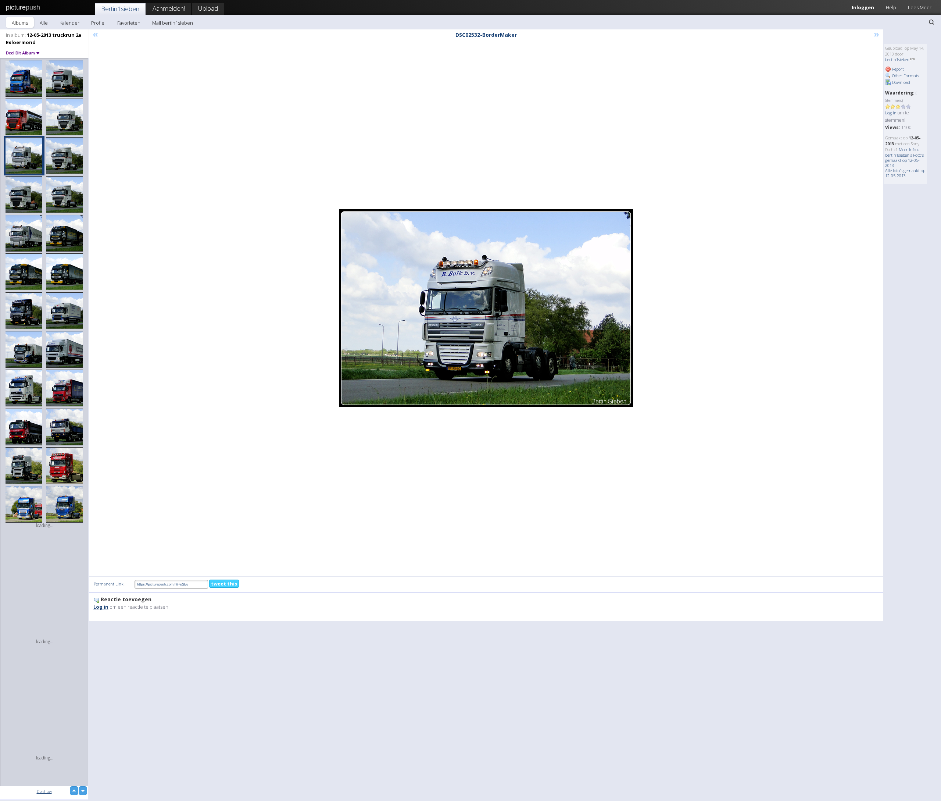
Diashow (44, 791)
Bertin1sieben (120, 8)
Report (897, 69)
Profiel (98, 22)
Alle (44, 22)
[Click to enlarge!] (486, 308)
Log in (891, 112)
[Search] (931, 22)
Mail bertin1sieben (172, 22)
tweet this (224, 583)
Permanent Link (109, 584)
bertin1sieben (897, 59)
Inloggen (863, 7)
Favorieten (128, 22)
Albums (20, 22)
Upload (208, 8)
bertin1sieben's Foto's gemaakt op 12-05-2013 (904, 160)
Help (891, 7)
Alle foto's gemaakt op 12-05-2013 (905, 173)
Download (900, 82)
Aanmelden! (169, 8)
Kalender (69, 22)
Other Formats (905, 75)
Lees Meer (919, 7)
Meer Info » (909, 149)
